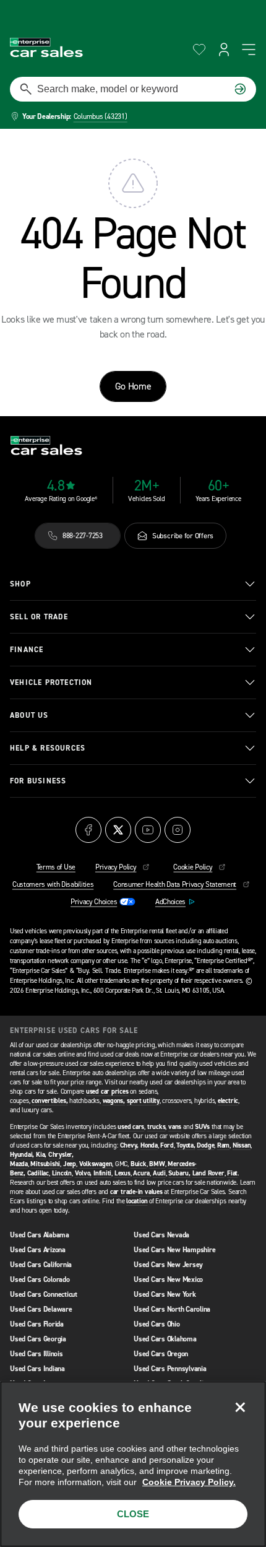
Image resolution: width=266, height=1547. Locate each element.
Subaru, (179, 1173)
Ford (166, 1145)
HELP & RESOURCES (47, 748)
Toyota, (185, 1145)
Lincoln (62, 1173)
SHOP (20, 584)
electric (228, 1100)
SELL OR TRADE (39, 617)
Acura (141, 1173)
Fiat (232, 1173)
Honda (149, 1145)
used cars (131, 1126)
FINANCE (26, 650)
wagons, (114, 1100)
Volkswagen (96, 1164)
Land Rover (208, 1173)
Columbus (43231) (100, 116)
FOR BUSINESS (38, 781)
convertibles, (49, 1100)
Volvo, (83, 1173)
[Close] (240, 1407)
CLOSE (133, 1514)
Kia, (41, 1154)
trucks (156, 1126)
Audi (159, 1173)
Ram (223, 1145)
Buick (139, 1164)
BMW (157, 1164)
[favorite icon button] (199, 49)
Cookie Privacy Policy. (189, 1482)
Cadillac (38, 1173)
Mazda (19, 1164)
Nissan (242, 1145)
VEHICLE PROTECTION (51, 682)
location (136, 1201)
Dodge (205, 1145)
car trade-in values (136, 1191)
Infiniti (102, 1173)
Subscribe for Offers (182, 535)
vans (174, 1126)
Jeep (69, 1164)
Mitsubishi (45, 1164)
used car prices (107, 1091)
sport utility (143, 1100)
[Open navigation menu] (248, 49)
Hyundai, (22, 1154)
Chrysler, (61, 1154)
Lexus (122, 1173)
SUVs (202, 1126)
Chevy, (129, 1145)
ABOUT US (29, 715)
